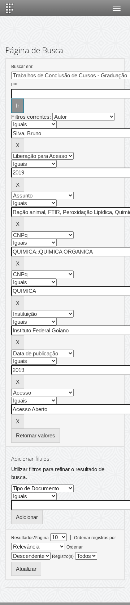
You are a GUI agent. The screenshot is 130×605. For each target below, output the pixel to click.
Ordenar (74, 547)
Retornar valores (35, 435)
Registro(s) (63, 556)
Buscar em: (22, 66)
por (14, 83)
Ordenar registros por (95, 537)
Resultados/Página (30, 537)
